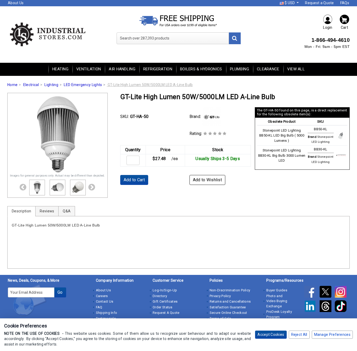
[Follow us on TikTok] (342, 307)
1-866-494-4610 (331, 40)
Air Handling (122, 69)
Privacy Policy (220, 296)
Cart (344, 27)
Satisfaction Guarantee (228, 307)
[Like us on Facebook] (311, 293)
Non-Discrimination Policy (230, 290)
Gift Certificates (165, 301)
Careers (102, 296)
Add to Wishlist (207, 179)
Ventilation (88, 69)
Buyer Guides (276, 290)
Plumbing (239, 69)
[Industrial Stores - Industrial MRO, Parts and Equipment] (47, 34)
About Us (16, 3)
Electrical (31, 85)
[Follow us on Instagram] (342, 293)
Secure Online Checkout (228, 313)
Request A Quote (166, 313)
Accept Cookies (270, 334)
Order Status (162, 307)
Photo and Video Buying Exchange (276, 301)
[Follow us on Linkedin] (311, 307)
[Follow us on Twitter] (327, 293)
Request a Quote (319, 3)
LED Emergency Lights (83, 85)
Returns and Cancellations (230, 301)
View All (296, 69)
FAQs (344, 3)
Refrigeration (157, 69)
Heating (60, 69)
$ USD (290, 3)
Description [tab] (21, 211)
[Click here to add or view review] (215, 133)
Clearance (268, 69)
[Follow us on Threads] (327, 307)
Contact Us (104, 301)
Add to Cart (134, 179)
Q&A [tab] (67, 211)
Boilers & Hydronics (201, 69)
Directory (160, 296)
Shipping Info (106, 313)
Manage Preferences (332, 334)
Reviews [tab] (47, 211)
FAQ (99, 307)
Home (12, 85)
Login (327, 27)
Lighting (51, 85)
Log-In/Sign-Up (165, 290)
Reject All (299, 334)
